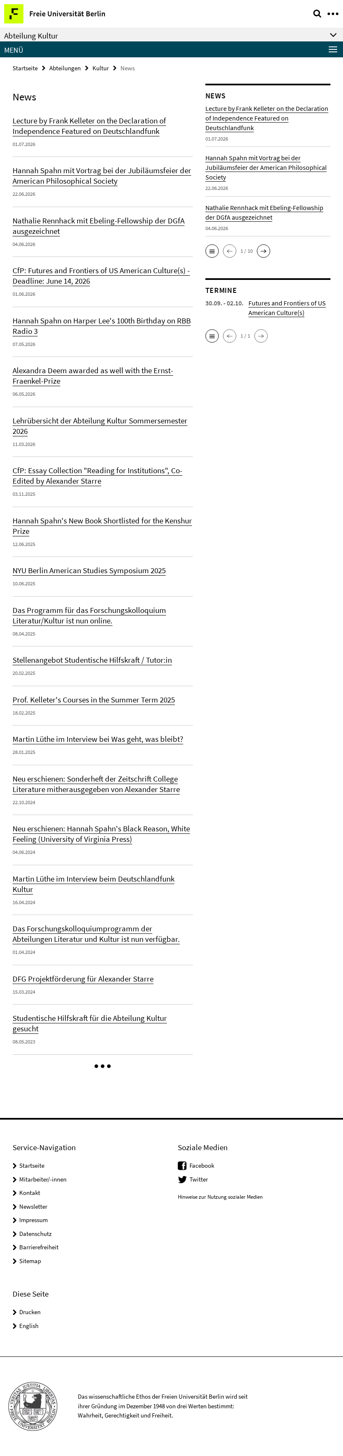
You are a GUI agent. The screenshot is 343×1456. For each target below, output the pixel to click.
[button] (103, 1067)
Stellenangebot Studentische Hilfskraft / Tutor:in (92, 660)
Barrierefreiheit (39, 1247)
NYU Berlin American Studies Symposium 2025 (89, 570)
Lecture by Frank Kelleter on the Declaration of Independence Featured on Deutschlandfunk (89, 125)
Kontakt (29, 1193)
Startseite (25, 68)
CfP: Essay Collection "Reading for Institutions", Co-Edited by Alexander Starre (97, 475)
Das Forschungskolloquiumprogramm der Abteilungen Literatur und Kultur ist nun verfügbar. (96, 933)
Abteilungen (65, 68)
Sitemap (30, 1261)
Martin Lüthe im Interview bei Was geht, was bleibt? (98, 739)
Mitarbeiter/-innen (43, 1179)
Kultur (100, 68)
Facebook (201, 1165)
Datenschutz (35, 1234)
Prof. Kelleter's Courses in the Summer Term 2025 (94, 700)
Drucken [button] (30, 1312)
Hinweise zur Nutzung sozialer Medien (220, 1196)
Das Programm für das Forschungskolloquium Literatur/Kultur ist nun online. (89, 615)
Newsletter (33, 1206)
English (28, 1326)
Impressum (33, 1220)
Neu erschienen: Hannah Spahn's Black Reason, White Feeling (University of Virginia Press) (101, 833)
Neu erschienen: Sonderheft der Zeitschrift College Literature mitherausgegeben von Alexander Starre (96, 784)
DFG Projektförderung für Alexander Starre (83, 979)
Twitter (198, 1179)
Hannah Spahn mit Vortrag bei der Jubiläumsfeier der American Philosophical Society (102, 175)
